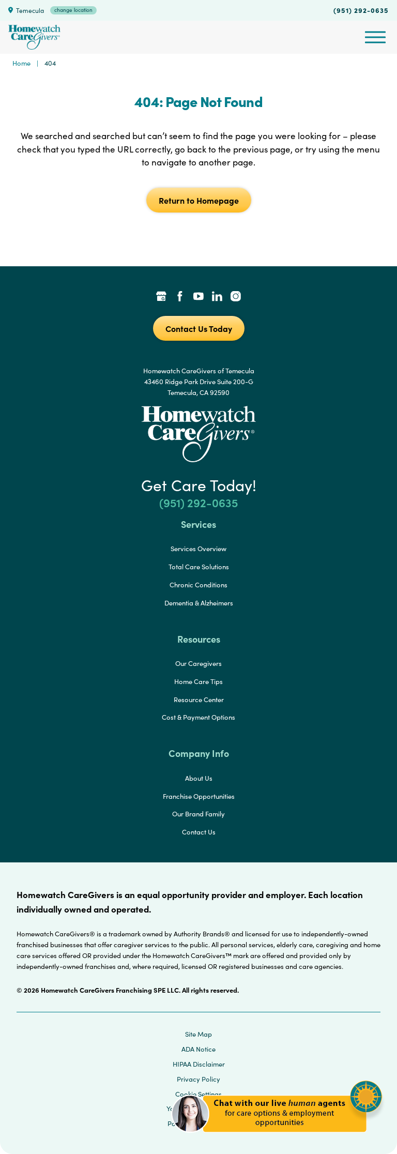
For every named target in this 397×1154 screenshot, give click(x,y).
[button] (277, 1138)
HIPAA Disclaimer (199, 1064)
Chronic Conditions (198, 584)
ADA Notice (198, 1049)
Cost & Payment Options (198, 717)
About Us (198, 778)
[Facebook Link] (180, 297)
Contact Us (199, 832)
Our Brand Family (198, 813)
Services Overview (198, 548)
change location (73, 9)
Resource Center (199, 699)
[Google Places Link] (161, 297)
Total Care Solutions (199, 566)
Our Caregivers (198, 663)
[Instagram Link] (236, 297)
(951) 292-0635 (361, 9)
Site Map (198, 1034)
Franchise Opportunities (199, 796)
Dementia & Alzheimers (198, 603)
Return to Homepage (199, 200)
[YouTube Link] (198, 297)
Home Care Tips (198, 681)
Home (21, 63)
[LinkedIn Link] (217, 297)
